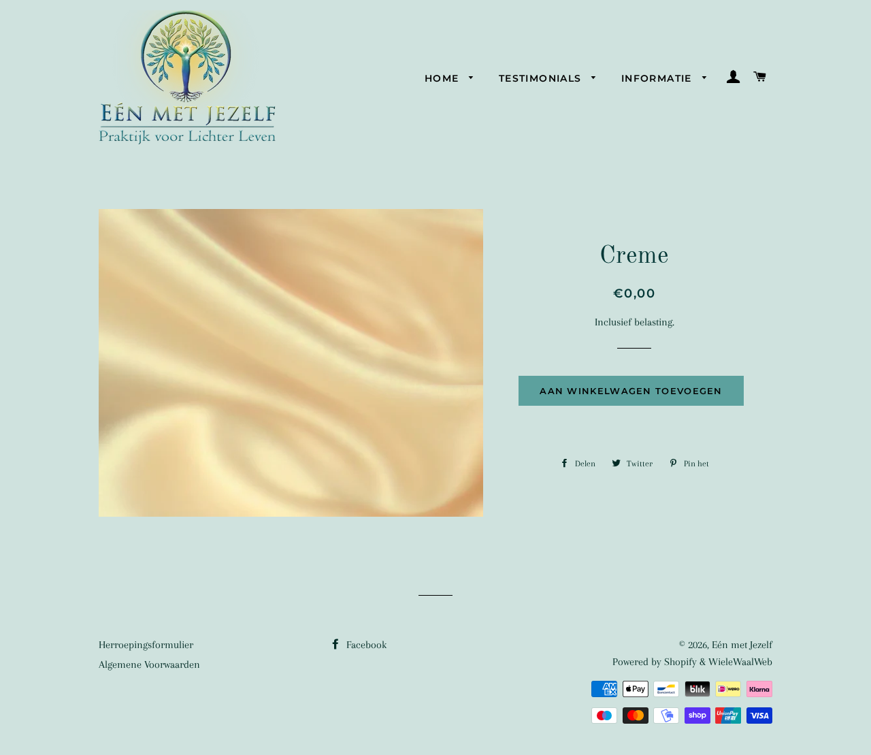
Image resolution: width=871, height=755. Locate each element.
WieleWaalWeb (740, 662)
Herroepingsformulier (146, 645)
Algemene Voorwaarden (149, 664)
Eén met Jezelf (742, 645)
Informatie (658, 78)
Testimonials (542, 78)
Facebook (365, 645)
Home (444, 78)
